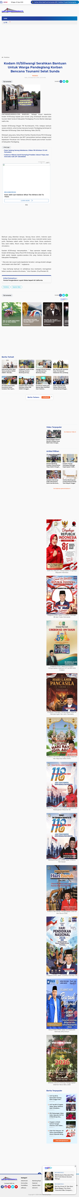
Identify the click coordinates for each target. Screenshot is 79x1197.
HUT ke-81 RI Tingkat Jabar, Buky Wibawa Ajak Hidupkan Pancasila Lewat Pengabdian (56, 1106)
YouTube (17, 1189)
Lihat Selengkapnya (61, 1140)
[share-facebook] (61, 81)
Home (5, 2)
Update (46, 397)
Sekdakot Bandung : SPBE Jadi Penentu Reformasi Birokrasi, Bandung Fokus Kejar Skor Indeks (52, 481)
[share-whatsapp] (67, 81)
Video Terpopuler (54, 427)
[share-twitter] (64, 81)
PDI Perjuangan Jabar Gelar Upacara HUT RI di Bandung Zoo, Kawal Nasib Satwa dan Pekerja (57, 1115)
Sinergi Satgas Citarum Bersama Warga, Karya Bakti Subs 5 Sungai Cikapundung (53, 441)
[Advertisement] (39, 39)
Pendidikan (24, 1185)
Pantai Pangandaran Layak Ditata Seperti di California (23, 280)
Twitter (13, 1189)
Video (7, 22)
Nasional (34, 1183)
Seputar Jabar (17, 287)
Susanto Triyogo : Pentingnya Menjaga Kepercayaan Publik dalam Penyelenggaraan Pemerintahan (70, 465)
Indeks (6, 18)
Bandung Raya (36, 1180)
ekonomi (35, 1187)
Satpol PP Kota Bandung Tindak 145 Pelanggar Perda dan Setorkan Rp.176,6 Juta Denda (55, 2)
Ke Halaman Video (69, 432)
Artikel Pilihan (52, 451)
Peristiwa (6, 287)
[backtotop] (39, 1174)
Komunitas (24, 1183)
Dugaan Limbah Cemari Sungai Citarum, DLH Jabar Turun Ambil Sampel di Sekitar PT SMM (56, 1123)
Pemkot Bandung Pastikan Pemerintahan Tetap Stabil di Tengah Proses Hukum (53, 465)
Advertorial (24, 1180)
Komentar (8, 81)
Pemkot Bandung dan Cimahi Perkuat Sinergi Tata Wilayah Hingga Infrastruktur (69, 481)
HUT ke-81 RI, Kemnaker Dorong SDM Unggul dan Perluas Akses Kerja (56, 1097)
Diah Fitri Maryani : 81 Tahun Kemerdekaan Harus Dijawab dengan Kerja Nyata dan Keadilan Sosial (57, 1132)
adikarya (23, 1187)
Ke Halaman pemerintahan (61, 488)
